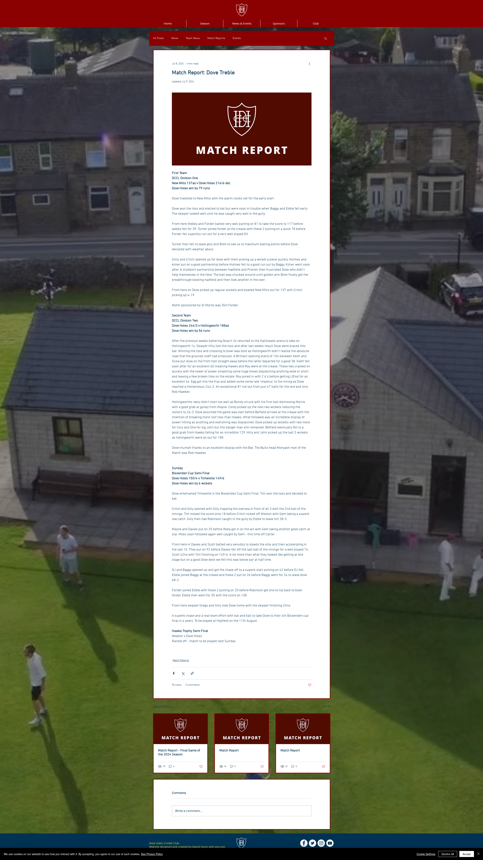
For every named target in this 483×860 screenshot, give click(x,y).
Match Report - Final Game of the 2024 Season (179, 753)
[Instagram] (321, 843)
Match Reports (216, 38)
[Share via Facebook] (173, 673)
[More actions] (309, 63)
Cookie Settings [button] (426, 854)
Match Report (229, 751)
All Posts (158, 38)
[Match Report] (242, 729)
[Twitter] (312, 843)
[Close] (478, 854)
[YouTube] (330, 843)
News (174, 38)
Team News (193, 38)
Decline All (447, 854)
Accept (467, 854)
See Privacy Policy (152, 854)
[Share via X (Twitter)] (183, 673)
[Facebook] (304, 843)
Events (237, 38)
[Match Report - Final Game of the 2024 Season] (180, 729)
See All (326, 706)
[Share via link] (192, 673)
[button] (325, 38)
